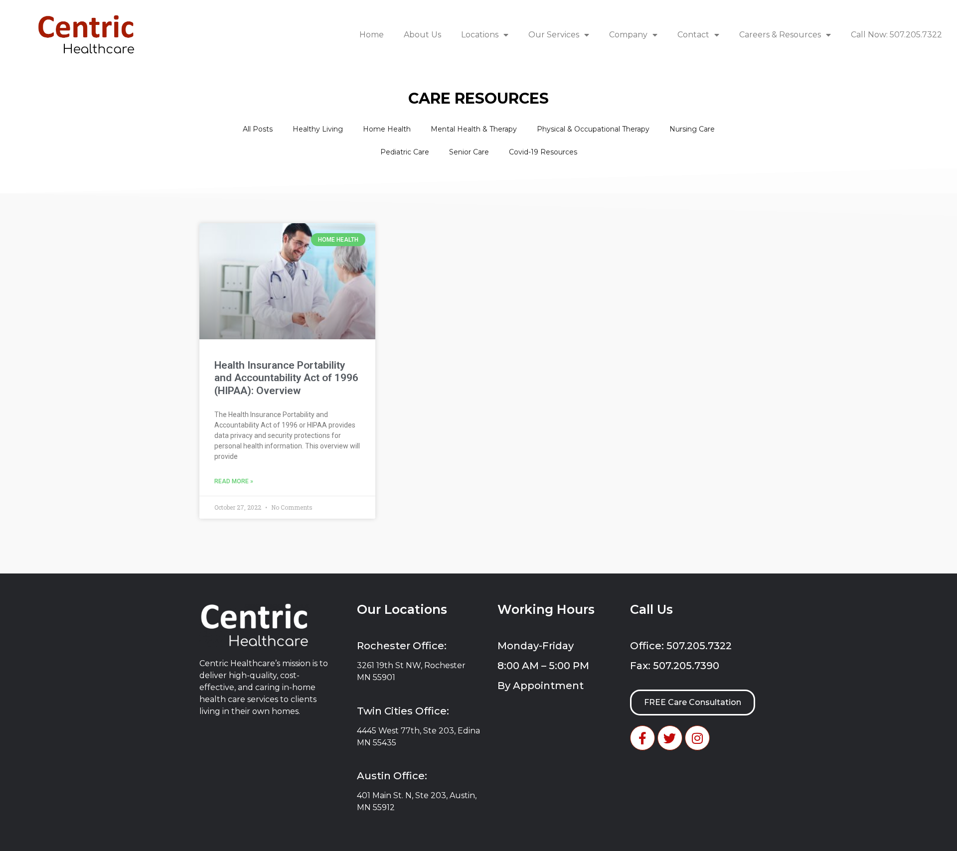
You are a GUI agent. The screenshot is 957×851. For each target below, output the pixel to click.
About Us (422, 34)
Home (371, 34)
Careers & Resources (780, 34)
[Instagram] (697, 737)
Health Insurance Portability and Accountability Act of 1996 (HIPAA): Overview (286, 377)
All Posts (258, 129)
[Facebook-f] (642, 737)
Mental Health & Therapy (474, 129)
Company (628, 34)
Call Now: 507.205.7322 (896, 34)
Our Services (553, 34)
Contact (693, 34)
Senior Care (469, 151)
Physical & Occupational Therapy (593, 129)
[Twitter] (669, 737)
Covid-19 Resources (543, 151)
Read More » (233, 481)
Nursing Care (692, 129)
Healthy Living (318, 129)
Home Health (387, 129)
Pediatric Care (404, 151)
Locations (479, 34)
